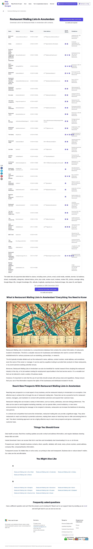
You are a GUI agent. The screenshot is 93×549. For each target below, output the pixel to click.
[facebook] (2, 168)
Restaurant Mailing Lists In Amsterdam (17, 11)
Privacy (77, 525)
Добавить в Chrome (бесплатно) (68, 3)
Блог (25, 3)
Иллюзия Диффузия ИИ (67, 523)
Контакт (52, 3)
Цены (30, 3)
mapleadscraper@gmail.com (39, 526)
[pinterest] (2, 176)
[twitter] (2, 171)
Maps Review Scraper (16, 3)
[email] (2, 179)
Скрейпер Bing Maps (66, 526)
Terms (77, 528)
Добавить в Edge (85, 3)
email (85, 506)
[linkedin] (2, 173)
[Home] (3, 11)
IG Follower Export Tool (67, 532)
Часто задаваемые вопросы (41, 3)
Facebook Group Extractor (68, 529)
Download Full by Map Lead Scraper (72, 19)
